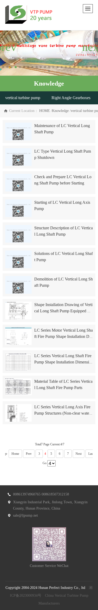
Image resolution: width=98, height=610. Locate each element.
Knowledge (60, 111)
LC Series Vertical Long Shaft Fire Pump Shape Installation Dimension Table (62, 362)
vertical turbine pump (22, 97)
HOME (44, 111)
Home (15, 454)
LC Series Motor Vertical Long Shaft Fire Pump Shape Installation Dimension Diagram (63, 336)
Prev (29, 454)
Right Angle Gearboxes (70, 97)
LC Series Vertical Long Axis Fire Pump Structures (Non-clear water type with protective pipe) (63, 413)
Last (91, 454)
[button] (3, 67)
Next (79, 454)
